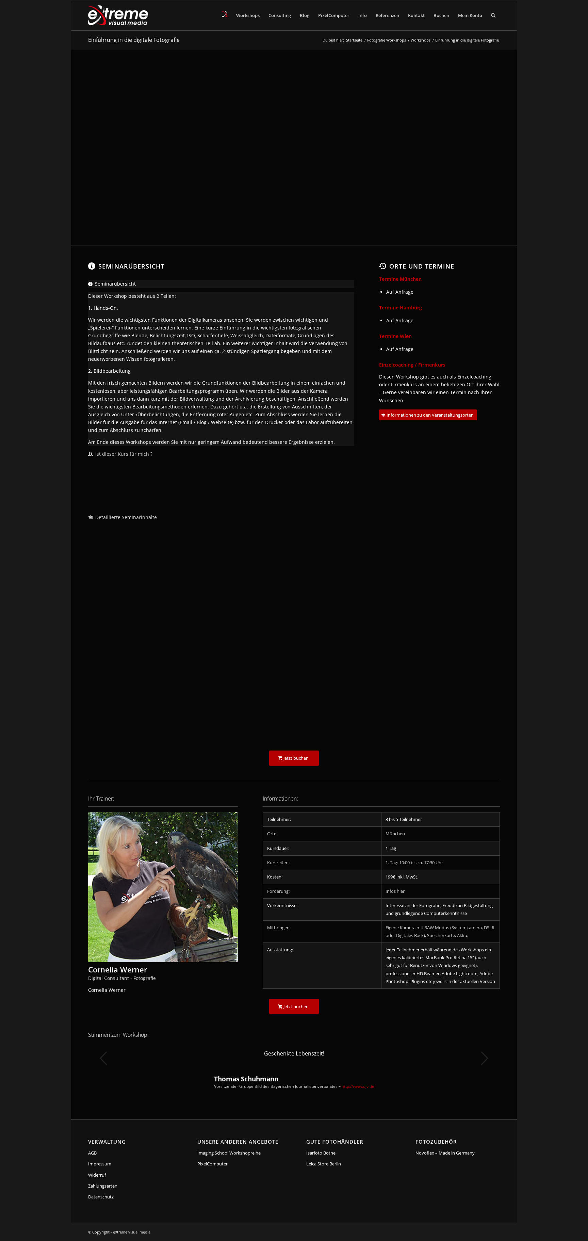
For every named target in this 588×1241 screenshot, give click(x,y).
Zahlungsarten (102, 1186)
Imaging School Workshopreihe (229, 1153)
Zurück (103, 1058)
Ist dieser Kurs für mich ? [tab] (123, 454)
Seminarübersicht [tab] (115, 283)
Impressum (99, 1164)
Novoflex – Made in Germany (445, 1153)
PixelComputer (212, 1164)
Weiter (484, 1058)
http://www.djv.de (358, 1086)
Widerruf (97, 1175)
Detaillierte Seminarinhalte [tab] (126, 517)
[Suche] (493, 15)
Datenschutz (101, 1197)
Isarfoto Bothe (321, 1153)
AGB (92, 1153)
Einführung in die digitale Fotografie (134, 40)
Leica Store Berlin (323, 1164)
